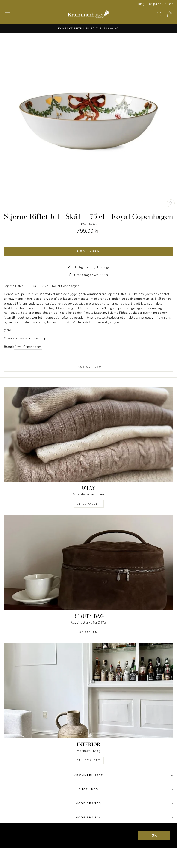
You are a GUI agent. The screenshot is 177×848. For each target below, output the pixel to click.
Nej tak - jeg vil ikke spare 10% (88, 481)
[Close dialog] (167, 363)
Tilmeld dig (88, 452)
